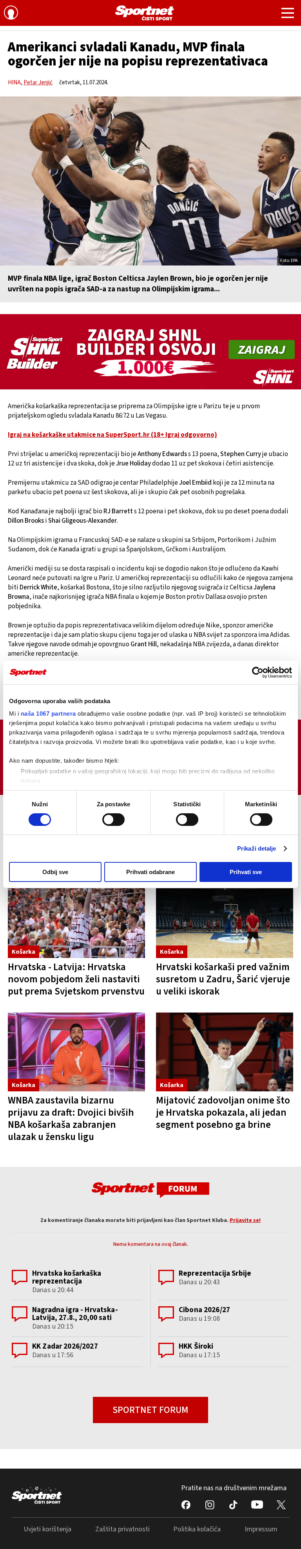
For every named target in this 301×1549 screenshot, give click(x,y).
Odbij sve (55, 872)
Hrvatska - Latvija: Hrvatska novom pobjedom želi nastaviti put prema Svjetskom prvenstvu (76, 979)
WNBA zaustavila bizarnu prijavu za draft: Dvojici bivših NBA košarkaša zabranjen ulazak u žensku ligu (71, 1118)
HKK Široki (196, 1346)
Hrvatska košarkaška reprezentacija (66, 1277)
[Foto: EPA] (150, 180)
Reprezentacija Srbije (215, 1273)
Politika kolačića (197, 1529)
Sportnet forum (150, 1410)
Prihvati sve (246, 872)
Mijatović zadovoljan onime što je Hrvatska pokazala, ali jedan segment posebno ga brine (223, 1112)
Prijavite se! (245, 1220)
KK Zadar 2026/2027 (65, 1346)
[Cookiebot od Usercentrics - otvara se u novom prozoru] (257, 672)
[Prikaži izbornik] (287, 14)
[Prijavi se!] (11, 13)
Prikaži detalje (256, 848)
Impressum (261, 1529)
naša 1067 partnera (48, 713)
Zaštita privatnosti (122, 1529)
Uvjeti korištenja (47, 1529)
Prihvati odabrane (150, 872)
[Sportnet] (144, 12)
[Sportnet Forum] (150, 1189)
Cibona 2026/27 (204, 1310)
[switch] (113, 819)
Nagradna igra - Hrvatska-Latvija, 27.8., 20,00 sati (75, 1314)
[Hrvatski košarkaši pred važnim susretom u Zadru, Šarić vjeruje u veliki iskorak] (224, 918)
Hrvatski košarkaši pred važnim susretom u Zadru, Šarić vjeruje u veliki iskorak (223, 979)
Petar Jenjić (38, 82)
